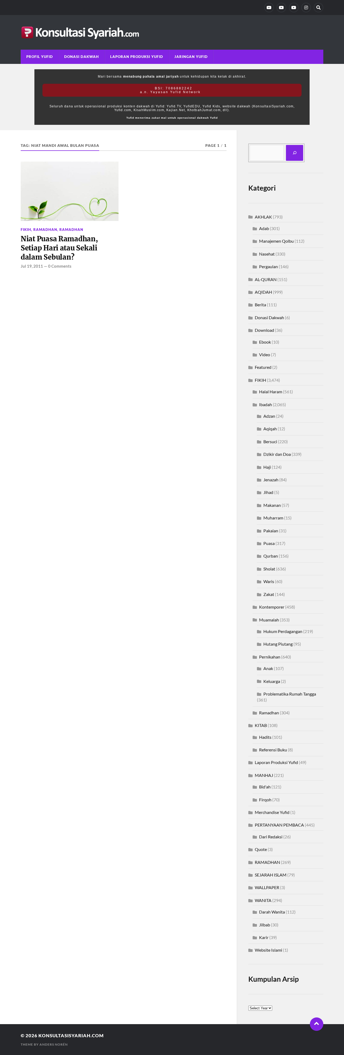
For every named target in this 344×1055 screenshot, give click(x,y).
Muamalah (269, 619)
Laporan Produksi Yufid (136, 56)
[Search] (318, 7)
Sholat (269, 568)
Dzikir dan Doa (277, 454)
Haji (267, 467)
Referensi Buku (273, 749)
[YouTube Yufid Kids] (294, 7)
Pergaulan (268, 266)
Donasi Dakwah (81, 56)
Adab (264, 228)
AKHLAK (263, 216)
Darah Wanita (272, 911)
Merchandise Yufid (272, 812)
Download (264, 330)
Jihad (268, 492)
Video (264, 354)
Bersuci (270, 441)
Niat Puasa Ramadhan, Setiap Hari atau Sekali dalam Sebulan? (59, 248)
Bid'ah (265, 786)
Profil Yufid (39, 56)
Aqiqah (270, 428)
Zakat (268, 594)
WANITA (263, 900)
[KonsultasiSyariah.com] (172, 32)
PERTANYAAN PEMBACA (279, 824)
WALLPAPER (267, 887)
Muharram (273, 517)
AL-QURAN (266, 279)
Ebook (265, 341)
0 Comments (59, 266)
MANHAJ (264, 775)
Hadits (265, 737)
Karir (263, 937)
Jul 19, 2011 (32, 266)
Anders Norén (54, 1044)
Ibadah (265, 404)
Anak (268, 668)
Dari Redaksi (270, 836)
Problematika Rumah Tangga (289, 693)
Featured (263, 367)
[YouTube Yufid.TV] (269, 7)
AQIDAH (263, 291)
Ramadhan (45, 229)
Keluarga (271, 681)
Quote (261, 849)
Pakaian (270, 530)
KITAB (261, 725)
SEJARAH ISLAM (270, 874)
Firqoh (265, 799)
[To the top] (316, 1024)
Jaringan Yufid (191, 56)
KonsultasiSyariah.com (71, 1035)
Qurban (270, 555)
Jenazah (270, 479)
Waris (268, 581)
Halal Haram (270, 391)
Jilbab (264, 924)
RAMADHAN (71, 229)
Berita (260, 304)
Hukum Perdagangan (282, 631)
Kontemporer (271, 606)
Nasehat (267, 253)
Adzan (269, 416)
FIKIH (26, 229)
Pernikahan (269, 656)
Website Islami (268, 949)
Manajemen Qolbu (276, 240)
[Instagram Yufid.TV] (306, 7)
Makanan (272, 505)
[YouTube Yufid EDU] (281, 7)
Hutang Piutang (278, 643)
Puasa (269, 543)
